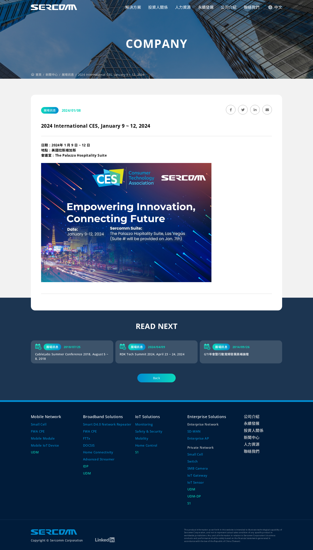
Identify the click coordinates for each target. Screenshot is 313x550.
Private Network (200, 447)
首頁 (38, 75)
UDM (35, 452)
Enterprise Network (202, 424)
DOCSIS (89, 445)
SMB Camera (197, 468)
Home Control (146, 445)
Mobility (141, 438)
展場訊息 (68, 75)
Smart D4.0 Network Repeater (107, 424)
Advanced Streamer (99, 459)
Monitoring (144, 424)
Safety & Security (148, 431)
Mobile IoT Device (45, 445)
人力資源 (252, 444)
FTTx (86, 438)
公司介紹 (252, 416)
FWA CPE (38, 431)
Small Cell (38, 424)
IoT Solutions (147, 416)
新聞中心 (52, 75)
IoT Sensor (195, 482)
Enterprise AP (198, 438)
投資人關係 (253, 430)
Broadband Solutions (103, 416)
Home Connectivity (98, 452)
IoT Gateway (197, 475)
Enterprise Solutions (206, 416)
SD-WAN (194, 431)
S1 (137, 452)
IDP (85, 466)
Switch (192, 461)
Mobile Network (46, 416)
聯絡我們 (252, 451)
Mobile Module (43, 438)
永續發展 (252, 423)
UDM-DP (194, 496)
